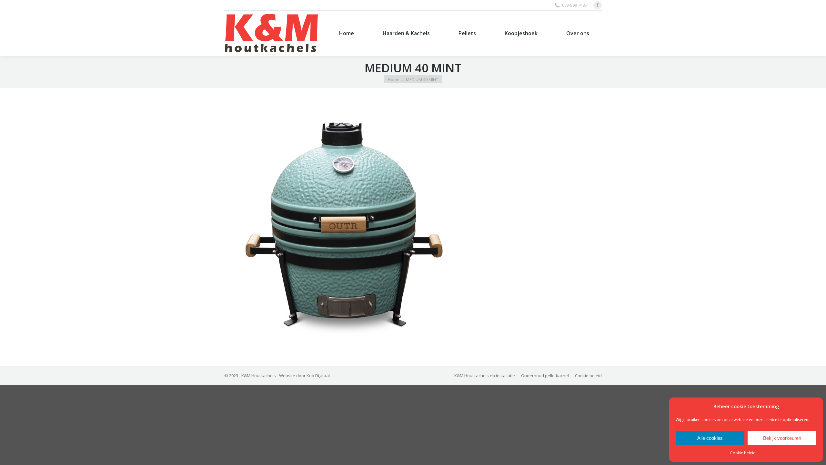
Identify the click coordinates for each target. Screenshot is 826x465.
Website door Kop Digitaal (304, 375)
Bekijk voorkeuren (782, 438)
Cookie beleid (743, 453)
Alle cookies (710, 438)
